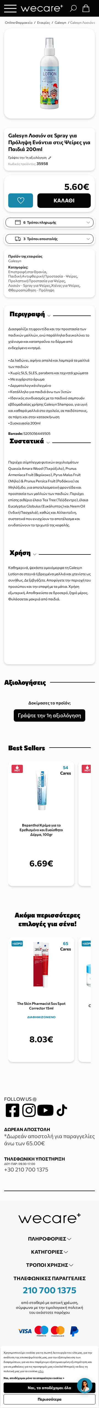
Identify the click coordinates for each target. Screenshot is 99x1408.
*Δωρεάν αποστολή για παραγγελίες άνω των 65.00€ (49, 1139)
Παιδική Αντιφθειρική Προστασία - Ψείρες (42, 276)
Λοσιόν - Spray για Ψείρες (29, 285)
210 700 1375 (49, 1289)
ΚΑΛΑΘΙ (64, 200)
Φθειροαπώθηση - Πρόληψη (31, 290)
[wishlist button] (20, 200)
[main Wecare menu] (10, 8)
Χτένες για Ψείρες (65, 285)
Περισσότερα (50, 1399)
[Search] (73, 8)
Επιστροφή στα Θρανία (27, 272)
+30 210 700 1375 (26, 1169)
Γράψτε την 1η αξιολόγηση (27, 157)
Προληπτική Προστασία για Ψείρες (36, 281)
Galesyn (14, 261)
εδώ (40, 1371)
